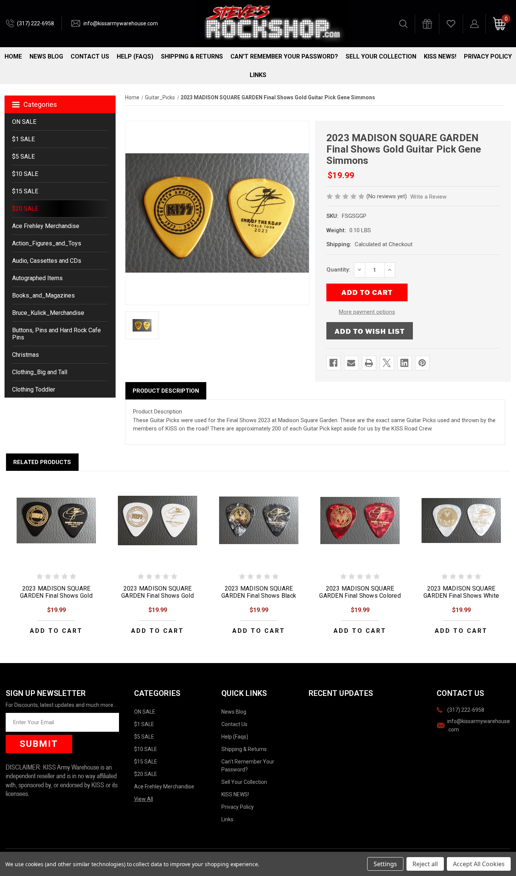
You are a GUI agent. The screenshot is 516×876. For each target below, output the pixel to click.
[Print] (369, 363)
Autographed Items (37, 278)
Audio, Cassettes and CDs (46, 260)
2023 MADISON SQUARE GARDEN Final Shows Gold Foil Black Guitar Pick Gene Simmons (56, 599)
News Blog (46, 56)
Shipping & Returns (192, 56)
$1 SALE (23, 139)
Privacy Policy (488, 56)
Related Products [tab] (42, 462)
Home (13, 56)
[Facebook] (333, 363)
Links (258, 75)
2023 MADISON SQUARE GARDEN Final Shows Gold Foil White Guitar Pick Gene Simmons (158, 599)
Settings (385, 864)
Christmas (25, 354)
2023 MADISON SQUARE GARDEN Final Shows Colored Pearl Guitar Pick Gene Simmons (360, 599)
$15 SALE (25, 191)
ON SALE (24, 121)
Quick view (56, 520)
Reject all (425, 864)
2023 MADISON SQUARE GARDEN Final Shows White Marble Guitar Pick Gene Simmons (461, 599)
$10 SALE (25, 173)
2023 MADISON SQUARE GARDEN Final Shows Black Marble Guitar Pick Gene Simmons (258, 599)
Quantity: (338, 269)
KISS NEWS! (440, 56)
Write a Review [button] (428, 196)
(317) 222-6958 (35, 23)
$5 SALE (23, 156)
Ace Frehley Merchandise (45, 226)
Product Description (166, 390)
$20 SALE (25, 208)
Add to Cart (56, 631)
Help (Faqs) (135, 56)
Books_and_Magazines (43, 295)
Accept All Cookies (479, 864)
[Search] (403, 24)
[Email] (351, 363)
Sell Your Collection (381, 56)
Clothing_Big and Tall (39, 372)
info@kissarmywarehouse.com (120, 23)
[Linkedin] (404, 363)
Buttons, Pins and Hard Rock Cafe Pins (56, 334)
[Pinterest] (422, 363)
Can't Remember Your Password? (284, 56)
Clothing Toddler (33, 389)
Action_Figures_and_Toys (46, 243)
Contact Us (90, 56)
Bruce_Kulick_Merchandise (48, 312)
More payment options (367, 311)
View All (143, 799)
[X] (387, 363)
